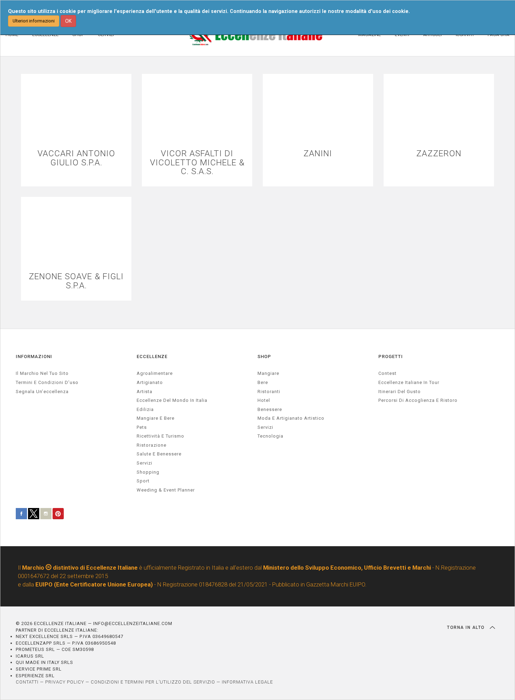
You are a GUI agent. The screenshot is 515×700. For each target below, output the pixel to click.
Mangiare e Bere (155, 418)
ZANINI (317, 153)
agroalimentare (155, 373)
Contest (387, 373)
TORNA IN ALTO (466, 627)
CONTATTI (27, 682)
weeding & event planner (166, 490)
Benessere (270, 409)
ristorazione (151, 445)
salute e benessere (159, 454)
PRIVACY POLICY (64, 682)
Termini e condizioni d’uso (47, 382)
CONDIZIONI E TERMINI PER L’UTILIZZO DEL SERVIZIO (153, 682)
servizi (144, 463)
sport (143, 480)
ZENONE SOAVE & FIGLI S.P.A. (76, 281)
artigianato (150, 382)
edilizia (145, 409)
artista (144, 391)
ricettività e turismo (160, 436)
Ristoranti (269, 391)
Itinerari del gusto (399, 391)
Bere (263, 382)
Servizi (265, 427)
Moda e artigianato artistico (291, 418)
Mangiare (268, 373)
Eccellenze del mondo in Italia (172, 400)
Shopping (148, 472)
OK (68, 21)
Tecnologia (270, 436)
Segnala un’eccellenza (42, 391)
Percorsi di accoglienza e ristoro (418, 400)
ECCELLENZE (152, 356)
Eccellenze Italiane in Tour (408, 382)
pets (142, 427)
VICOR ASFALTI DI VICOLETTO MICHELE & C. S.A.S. (197, 162)
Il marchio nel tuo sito (42, 373)
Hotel (264, 400)
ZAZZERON (438, 153)
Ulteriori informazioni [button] (34, 20)
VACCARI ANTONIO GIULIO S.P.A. (76, 158)
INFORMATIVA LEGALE (247, 682)
